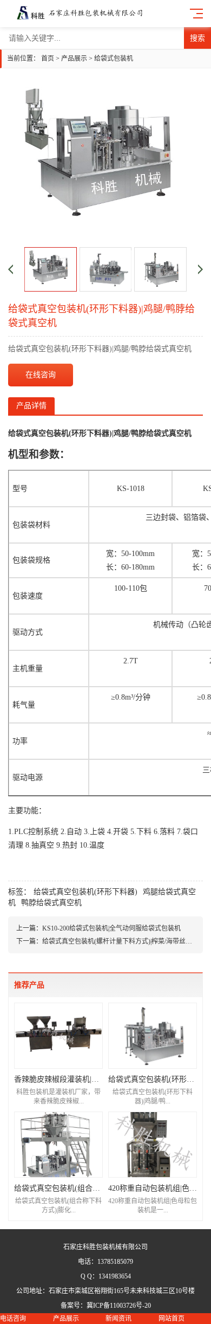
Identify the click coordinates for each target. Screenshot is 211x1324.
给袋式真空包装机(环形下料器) (85, 892)
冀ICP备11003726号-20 (119, 1305)
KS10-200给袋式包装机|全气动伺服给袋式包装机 (111, 928)
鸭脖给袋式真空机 (51, 903)
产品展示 (74, 58)
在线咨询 (40, 375)
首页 (47, 58)
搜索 (197, 38)
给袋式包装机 (113, 58)
